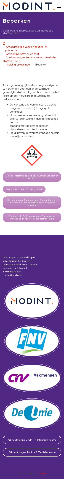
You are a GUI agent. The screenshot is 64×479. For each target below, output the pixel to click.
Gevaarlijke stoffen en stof (22, 54)
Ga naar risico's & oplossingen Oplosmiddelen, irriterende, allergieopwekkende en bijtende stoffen (32, 203)
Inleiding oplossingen (18, 64)
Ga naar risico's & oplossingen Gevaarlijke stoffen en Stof (32, 177)
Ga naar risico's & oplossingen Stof (24, 189)
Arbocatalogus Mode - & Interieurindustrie (32, 439)
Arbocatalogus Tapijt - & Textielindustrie (32, 452)
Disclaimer (42, 473)
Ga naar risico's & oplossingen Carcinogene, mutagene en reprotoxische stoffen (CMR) (32, 217)
